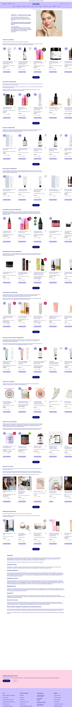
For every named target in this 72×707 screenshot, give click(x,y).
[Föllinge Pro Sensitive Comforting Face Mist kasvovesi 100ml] (40, 99)
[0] (64, 4)
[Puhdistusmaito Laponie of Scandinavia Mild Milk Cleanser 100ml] (9, 53)
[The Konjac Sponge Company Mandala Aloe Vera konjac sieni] (9, 393)
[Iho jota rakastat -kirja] (40, 483)
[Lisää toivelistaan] (15, 61)
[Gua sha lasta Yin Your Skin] (56, 393)
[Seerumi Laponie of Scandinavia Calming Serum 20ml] (56, 140)
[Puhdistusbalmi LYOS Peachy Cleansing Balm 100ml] (40, 53)
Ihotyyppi (35, 9)
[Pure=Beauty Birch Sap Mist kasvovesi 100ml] (9, 99)
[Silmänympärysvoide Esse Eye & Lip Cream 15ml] (56, 264)
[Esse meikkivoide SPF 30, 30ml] (9, 525)
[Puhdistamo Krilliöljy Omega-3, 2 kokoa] (40, 438)
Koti (32, 9)
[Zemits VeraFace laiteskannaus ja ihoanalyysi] (25, 483)
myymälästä (15, 29)
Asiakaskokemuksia (58, 706)
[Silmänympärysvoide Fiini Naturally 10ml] (9, 264)
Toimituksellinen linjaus (58, 703)
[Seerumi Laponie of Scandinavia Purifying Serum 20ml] (40, 140)
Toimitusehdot (22, 703)
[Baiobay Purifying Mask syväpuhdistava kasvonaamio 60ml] (9, 353)
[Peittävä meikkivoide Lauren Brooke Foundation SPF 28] (40, 525)
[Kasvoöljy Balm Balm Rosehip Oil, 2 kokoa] (9, 223)
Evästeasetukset (6, 703)
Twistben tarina (57, 699)
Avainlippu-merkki (57, 697)
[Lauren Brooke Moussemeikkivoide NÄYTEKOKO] (25, 525)
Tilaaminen (22, 697)
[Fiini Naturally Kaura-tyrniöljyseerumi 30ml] (40, 223)
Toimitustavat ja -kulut (24, 701)
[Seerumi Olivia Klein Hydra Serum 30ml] (9, 140)
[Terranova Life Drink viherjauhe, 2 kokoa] (25, 438)
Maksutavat (22, 699)
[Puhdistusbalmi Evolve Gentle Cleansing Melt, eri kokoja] (56, 53)
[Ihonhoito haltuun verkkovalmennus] (56, 483)
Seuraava (70, 54)
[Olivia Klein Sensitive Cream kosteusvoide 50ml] (56, 181)
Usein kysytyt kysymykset (8, 699)
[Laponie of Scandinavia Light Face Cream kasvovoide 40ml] (40, 181)
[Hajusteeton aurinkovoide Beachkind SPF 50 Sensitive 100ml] (56, 308)
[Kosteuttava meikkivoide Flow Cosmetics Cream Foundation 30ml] (56, 525)
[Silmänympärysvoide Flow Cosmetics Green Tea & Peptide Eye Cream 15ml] (40, 264)
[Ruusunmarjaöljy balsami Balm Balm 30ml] (56, 223)
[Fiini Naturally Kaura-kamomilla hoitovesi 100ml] (56, 99)
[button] (13, 6)
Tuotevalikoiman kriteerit (8, 706)
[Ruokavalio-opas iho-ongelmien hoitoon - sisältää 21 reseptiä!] (56, 438)
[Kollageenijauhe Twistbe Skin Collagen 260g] (9, 438)
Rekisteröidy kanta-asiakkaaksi (9, 695)
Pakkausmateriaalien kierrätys (26, 706)
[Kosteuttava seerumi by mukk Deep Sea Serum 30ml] (25, 140)
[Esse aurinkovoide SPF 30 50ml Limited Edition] (25, 308)
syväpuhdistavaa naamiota (22, 344)
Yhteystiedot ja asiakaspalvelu (9, 701)
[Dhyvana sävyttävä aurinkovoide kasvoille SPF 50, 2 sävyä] (40, 308)
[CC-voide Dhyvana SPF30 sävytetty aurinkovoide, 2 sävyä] (9, 308)
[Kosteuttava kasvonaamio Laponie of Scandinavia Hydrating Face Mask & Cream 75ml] (56, 353)
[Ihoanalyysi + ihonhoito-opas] (9, 483)
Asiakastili (22, 695)
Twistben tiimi (56, 701)
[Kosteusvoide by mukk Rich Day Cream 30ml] (25, 181)
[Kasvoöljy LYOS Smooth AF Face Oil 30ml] (25, 223)
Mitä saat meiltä (57, 695)
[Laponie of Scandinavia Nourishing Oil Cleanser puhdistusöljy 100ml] (25, 53)
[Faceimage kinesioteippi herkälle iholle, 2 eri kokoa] (25, 393)
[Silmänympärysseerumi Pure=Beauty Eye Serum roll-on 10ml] (25, 264)
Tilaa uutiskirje (5, 697)
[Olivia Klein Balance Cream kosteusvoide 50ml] (9, 181)
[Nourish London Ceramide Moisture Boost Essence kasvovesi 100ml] (40, 353)
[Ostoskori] (69, 4)
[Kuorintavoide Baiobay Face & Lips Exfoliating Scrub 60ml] (25, 353)
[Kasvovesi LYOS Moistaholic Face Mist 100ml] (25, 99)
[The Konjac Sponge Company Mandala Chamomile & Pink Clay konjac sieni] (40, 393)
